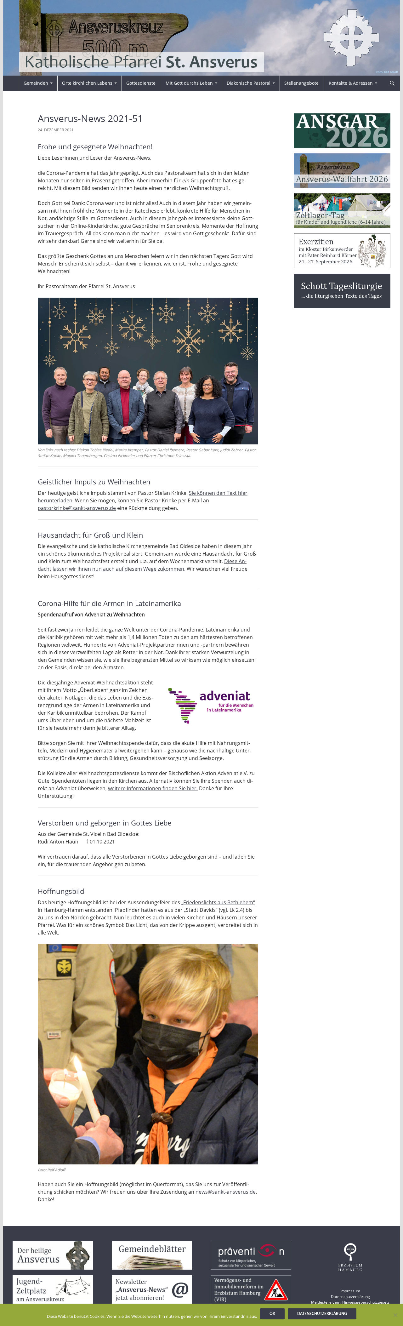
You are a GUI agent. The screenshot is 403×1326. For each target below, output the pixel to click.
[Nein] (395, 1315)
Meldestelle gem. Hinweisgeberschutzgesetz (350, 1302)
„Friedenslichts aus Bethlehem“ (218, 902)
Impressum (350, 1291)
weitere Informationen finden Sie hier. (153, 788)
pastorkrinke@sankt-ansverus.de (77, 508)
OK (272, 1314)
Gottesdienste (141, 83)
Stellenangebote (301, 83)
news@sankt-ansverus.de (226, 1191)
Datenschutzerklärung (350, 1296)
